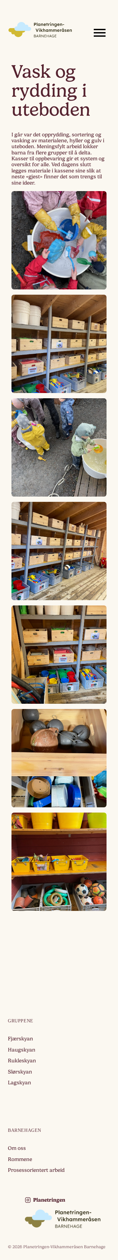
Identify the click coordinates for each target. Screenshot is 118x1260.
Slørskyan (20, 1072)
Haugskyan (21, 1050)
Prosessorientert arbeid (36, 1170)
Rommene (20, 1159)
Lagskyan (19, 1083)
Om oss (17, 1148)
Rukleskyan (22, 1061)
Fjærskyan (20, 1039)
